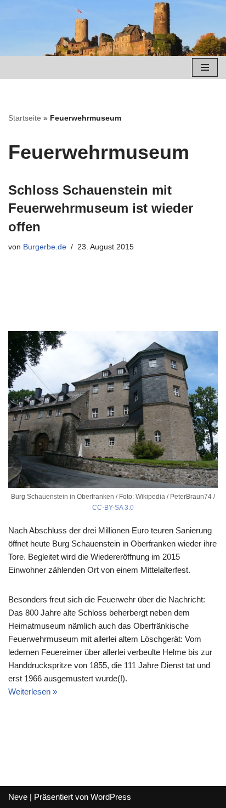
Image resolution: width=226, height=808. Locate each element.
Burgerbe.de (44, 247)
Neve (17, 796)
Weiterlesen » (32, 691)
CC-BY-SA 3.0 (113, 507)
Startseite (24, 117)
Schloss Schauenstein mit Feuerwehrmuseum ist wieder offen (100, 208)
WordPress (111, 796)
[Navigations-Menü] (205, 67)
